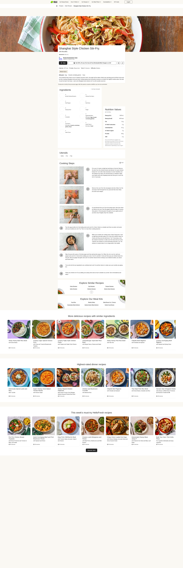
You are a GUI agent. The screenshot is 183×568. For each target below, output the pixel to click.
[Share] (122, 62)
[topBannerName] (91, 12)
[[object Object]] (118, 62)
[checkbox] (59, 54)
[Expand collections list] (91, 292)
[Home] (57, 6)
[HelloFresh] (54, 2)
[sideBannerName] (114, 96)
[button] (79, 89)
